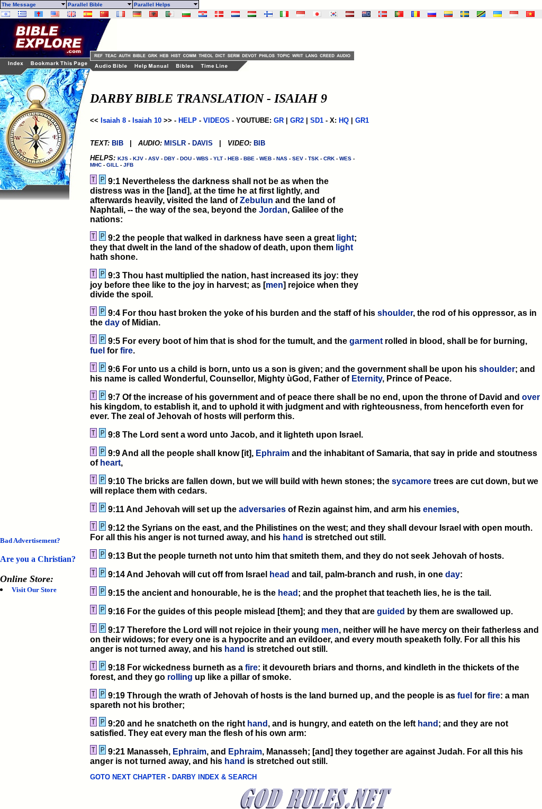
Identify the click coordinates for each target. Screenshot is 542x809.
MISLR (175, 143)
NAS (281, 158)
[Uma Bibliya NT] (514, 14)
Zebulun (256, 200)
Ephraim (273, 453)
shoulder (395, 312)
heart (110, 462)
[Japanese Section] (317, 14)
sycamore (411, 481)
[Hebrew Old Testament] (6, 14)
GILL (112, 165)
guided (391, 611)
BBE (249, 158)
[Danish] (219, 14)
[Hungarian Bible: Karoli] (252, 14)
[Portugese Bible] (399, 14)
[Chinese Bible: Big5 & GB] (104, 14)
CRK (329, 158)
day (112, 322)
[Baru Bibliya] (300, 14)
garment (366, 341)
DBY (169, 158)
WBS (202, 158)
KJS (123, 158)
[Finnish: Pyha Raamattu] (268, 14)
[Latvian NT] (350, 14)
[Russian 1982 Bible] (432, 14)
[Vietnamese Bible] (530, 14)
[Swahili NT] (481, 14)
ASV (153, 158)
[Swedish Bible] (464, 14)
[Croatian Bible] (202, 14)
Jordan (273, 209)
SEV (297, 158)
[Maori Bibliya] (366, 14)
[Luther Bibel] (137, 14)
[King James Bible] (71, 14)
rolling (180, 676)
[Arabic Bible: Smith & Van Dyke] (170, 14)
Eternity (366, 378)
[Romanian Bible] (415, 14)
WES (345, 158)
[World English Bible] (55, 14)
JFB (128, 165)
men (274, 284)
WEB (265, 158)
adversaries (262, 509)
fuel (97, 350)
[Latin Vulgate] (38, 14)
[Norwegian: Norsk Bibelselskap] (382, 14)
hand (293, 537)
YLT (218, 158)
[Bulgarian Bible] (186, 14)
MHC (96, 165)
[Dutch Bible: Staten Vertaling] (235, 14)
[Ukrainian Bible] (497, 14)
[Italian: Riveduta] (284, 14)
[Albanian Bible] (153, 14)
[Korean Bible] (333, 14)
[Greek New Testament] (22, 14)
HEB (233, 158)
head (279, 574)
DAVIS (202, 143)
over (531, 397)
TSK (313, 158)
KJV (138, 158)
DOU (186, 158)
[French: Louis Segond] (120, 14)
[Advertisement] (42, 358)
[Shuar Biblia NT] (448, 14)
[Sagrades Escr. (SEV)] (88, 14)
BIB (117, 143)
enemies (440, 509)
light (345, 237)
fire (126, 350)
